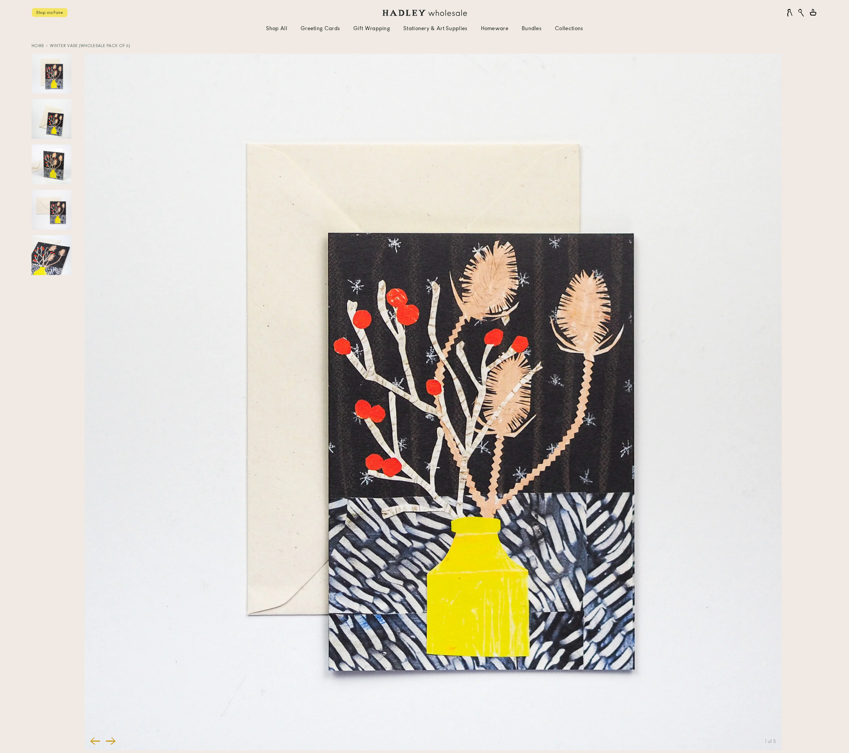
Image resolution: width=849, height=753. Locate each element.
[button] (95, 741)
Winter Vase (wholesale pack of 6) (90, 45)
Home (38, 45)
